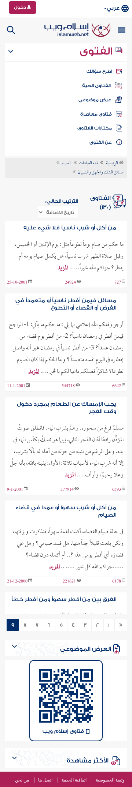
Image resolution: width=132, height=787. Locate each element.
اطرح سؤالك (99, 71)
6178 (116, 582)
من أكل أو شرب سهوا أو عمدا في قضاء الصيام (65, 511)
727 (117, 283)
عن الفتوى (100, 142)
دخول (20, 7)
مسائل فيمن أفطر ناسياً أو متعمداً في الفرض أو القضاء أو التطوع (65, 304)
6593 (116, 490)
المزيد (63, 268)
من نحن (22, 780)
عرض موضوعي (94, 99)
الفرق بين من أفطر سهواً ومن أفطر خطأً (63, 599)
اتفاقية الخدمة (74, 780)
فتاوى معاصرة (96, 114)
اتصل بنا (45, 780)
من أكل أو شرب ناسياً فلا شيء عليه (69, 228)
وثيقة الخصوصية (110, 780)
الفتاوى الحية (96, 85)
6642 (116, 386)
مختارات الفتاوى (94, 128)
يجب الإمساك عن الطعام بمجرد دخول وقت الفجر (66, 408)
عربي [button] (113, 8)
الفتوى (97, 51)
